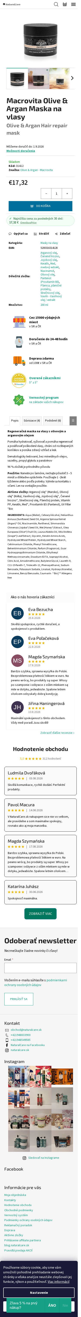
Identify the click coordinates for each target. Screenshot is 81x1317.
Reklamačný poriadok (18, 1225)
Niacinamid (47, 271)
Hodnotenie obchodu (40, 748)
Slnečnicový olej (50, 293)
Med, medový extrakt (50, 265)
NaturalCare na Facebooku (28, 1045)
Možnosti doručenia (20, 151)
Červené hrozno (50, 256)
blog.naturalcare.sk (16, 1245)
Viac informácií (58, 1281)
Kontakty (10, 1200)
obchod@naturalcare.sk (26, 1030)
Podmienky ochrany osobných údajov (28, 1220)
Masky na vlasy (49, 243)
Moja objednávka (15, 1195)
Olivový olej (47, 275)
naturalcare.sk (20, 1050)
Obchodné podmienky (18, 1210)
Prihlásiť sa (18, 999)
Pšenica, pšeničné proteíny (51, 287)
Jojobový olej (49, 260)
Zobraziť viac (40, 913)
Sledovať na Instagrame (43, 1158)
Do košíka (43, 206)
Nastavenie (39, 1292)
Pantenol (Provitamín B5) (50, 280)
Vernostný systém (16, 1215)
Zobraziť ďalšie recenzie (56, 733)
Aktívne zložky (13, 1235)
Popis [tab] (15, 420)
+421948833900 (20, 1035)
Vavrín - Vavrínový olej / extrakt (51, 298)
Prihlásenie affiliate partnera (22, 1240)
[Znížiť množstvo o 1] (46, 193)
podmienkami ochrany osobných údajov (35, 982)
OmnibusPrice (28, 222)
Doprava (9, 1230)
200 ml (44, 305)
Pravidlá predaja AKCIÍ (18, 1250)
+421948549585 (20, 1040)
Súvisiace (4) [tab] (32, 420)
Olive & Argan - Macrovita (36, 170)
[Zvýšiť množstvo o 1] (67, 193)
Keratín (45, 264)
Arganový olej (49, 253)
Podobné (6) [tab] (53, 420)
